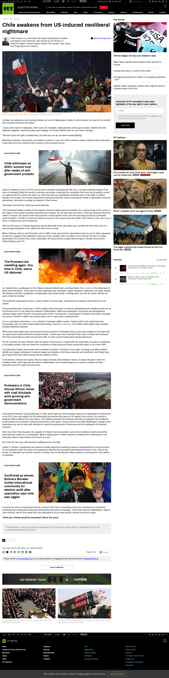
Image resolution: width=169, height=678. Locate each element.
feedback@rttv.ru (91, 559)
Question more (27, 7)
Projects (162, 12)
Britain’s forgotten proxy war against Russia (133, 211)
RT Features (98, 12)
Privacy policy (131, 650)
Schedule (87, 656)
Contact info (130, 659)
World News (50, 12)
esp (9, 634)
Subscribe (125, 125)
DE (18, 1)
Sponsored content (91, 659)
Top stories (119, 20)
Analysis (111, 12)
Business (64, 12)
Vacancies (129, 665)
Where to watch (90, 653)
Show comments (57, 567)
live (103, 7)
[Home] (8, 8)
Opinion (123, 12)
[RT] (47, 1)
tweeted (88, 288)
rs (25, 634)
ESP (9, 1)
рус (13, 634)
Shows (151, 12)
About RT (129, 653)
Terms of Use (130, 646)
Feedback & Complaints (134, 662)
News (4, 646)
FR (21, 1)
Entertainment (137, 12)
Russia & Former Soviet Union (29, 12)
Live (85, 646)
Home (6, 19)
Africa (85, 12)
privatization (65, 324)
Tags (11, 19)
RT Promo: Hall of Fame (134, 656)
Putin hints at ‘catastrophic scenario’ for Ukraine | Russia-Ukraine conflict (72, 7)
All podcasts (162, 260)
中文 (29, 1)
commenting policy (25, 559)
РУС (13, 1)
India (75, 12)
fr (22, 634)
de (18, 634)
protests (33, 321)
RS (25, 1)
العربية (4, 1)
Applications (88, 650)
